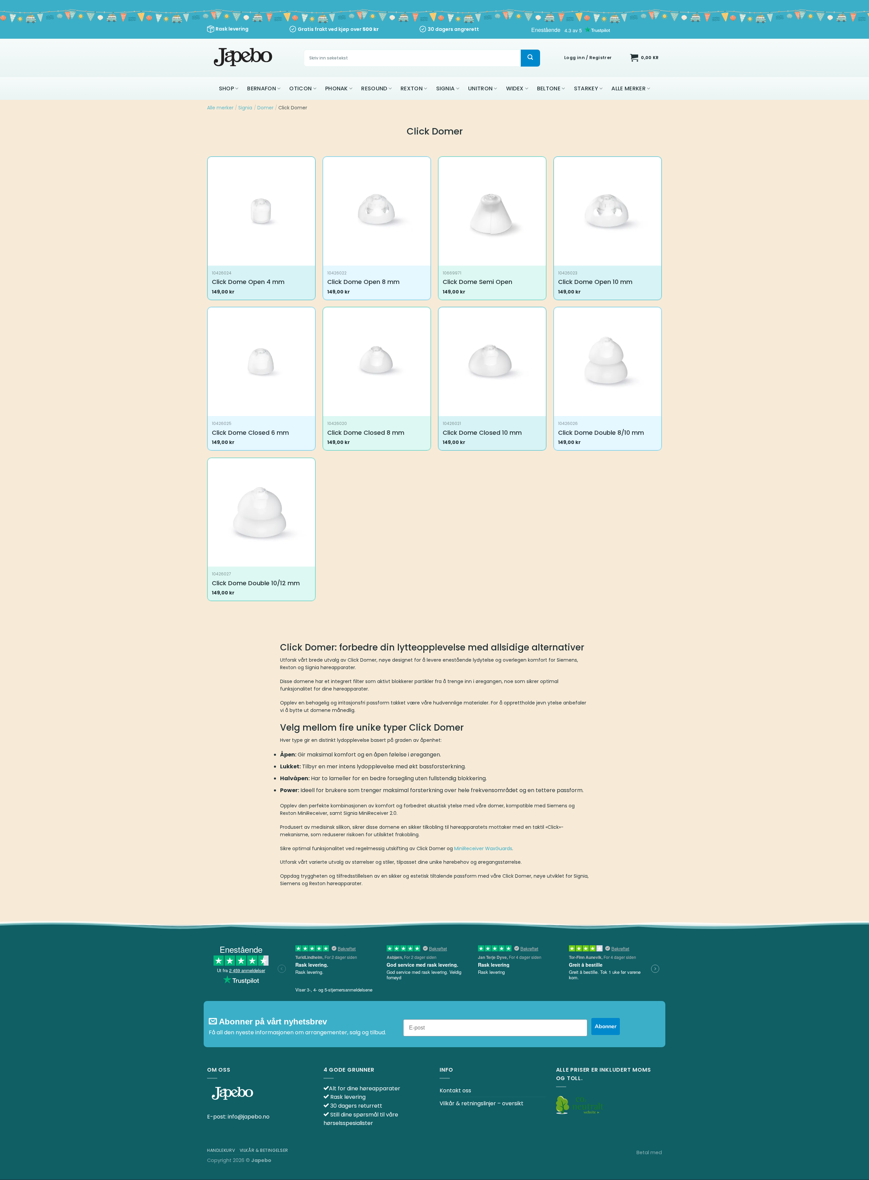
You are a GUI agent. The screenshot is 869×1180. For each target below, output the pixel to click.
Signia (445, 88)
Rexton (412, 88)
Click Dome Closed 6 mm (250, 432)
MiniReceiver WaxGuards (483, 848)
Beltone (548, 88)
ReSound (374, 88)
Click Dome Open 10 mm (595, 282)
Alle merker (628, 88)
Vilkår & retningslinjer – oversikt (481, 1103)
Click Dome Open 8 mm (363, 282)
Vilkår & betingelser (264, 1150)
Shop (226, 88)
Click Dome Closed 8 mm (365, 432)
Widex (515, 88)
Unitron (480, 88)
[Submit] (530, 58)
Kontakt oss (455, 1090)
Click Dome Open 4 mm (248, 282)
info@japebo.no (249, 1117)
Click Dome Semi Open (477, 282)
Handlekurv (221, 1150)
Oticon (300, 88)
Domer (265, 107)
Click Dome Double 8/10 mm (601, 432)
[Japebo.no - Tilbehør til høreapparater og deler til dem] (244, 58)
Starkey (586, 88)
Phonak (336, 88)
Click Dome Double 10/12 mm (256, 583)
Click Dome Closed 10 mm (482, 432)
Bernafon (261, 88)
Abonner (605, 1026)
